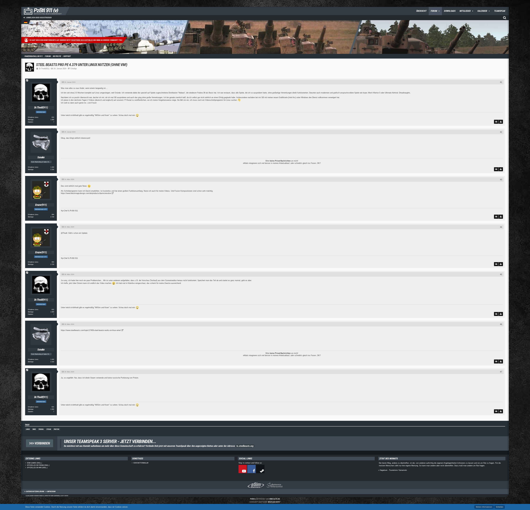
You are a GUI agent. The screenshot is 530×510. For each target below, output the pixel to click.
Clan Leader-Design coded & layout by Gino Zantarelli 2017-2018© (47, 495)
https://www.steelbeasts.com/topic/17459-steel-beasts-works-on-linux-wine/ (91, 330)
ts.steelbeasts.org (244, 446)
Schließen (499, 507)
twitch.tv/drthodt (72, 115)
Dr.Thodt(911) (44, 69)
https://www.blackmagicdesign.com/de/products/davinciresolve (86, 193)
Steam (49, 429)
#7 (501, 372)
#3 (501, 180)
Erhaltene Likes (33, 117)
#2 (501, 132)
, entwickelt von (265, 499)
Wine (34, 429)
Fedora (41, 429)
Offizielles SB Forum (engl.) (38, 465)
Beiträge (30, 119)
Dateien (30, 122)
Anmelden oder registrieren (38, 17)
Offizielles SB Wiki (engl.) (37, 467)
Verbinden (42, 443)
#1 (501, 82)
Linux (28, 429)
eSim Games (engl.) (34, 463)
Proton (56, 429)
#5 (501, 274)
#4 (501, 227)
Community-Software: (265, 502)
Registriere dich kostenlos (82, 40)
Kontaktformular (140, 463)
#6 (501, 324)
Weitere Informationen (484, 507)
